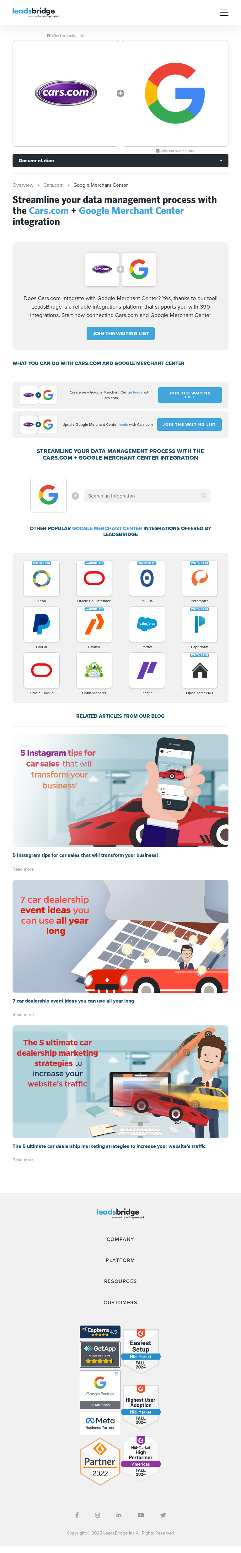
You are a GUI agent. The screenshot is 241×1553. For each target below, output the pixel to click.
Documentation (36, 160)
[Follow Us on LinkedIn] (118, 1515)
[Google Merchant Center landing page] (175, 93)
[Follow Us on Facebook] (77, 1515)
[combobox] (147, 496)
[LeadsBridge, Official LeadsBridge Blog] (36, 12)
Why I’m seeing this (68, 36)
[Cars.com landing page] (66, 93)
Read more (23, 869)
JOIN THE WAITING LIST (121, 333)
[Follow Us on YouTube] (141, 1515)
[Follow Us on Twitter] (163, 1515)
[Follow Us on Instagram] (97, 1515)
